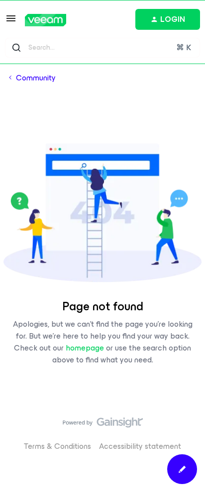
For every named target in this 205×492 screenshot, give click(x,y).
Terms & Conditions (57, 446)
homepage (85, 347)
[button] (11, 21)
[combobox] (102, 48)
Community (36, 78)
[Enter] (16, 48)
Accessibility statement (140, 446)
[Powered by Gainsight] (103, 425)
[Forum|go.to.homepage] (45, 20)
